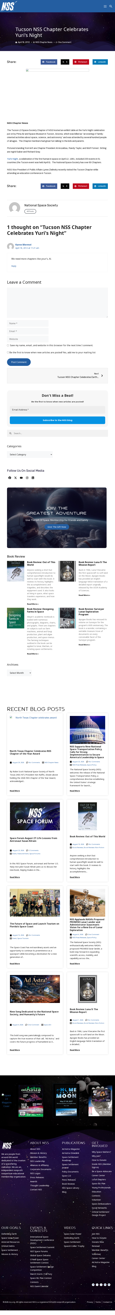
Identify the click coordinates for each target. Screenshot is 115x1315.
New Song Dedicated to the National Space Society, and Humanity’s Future (34, 1013)
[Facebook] (9, 478)
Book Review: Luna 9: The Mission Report (93, 563)
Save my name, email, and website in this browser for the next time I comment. (51, 345)
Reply (13, 266)
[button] (49, 62)
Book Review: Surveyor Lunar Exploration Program (91, 611)
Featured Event (23, 854)
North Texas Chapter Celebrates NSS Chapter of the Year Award (30, 752)
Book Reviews (78, 847)
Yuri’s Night (12, 159)
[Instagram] (27, 478)
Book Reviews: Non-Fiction (94, 847)
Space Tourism (23, 938)
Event (14, 854)
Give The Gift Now (57, 526)
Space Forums (34, 854)
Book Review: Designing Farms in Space (40, 610)
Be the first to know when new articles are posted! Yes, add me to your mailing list (52, 352)
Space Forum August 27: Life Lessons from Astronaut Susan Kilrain (33, 839)
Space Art (47, 1025)
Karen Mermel (23, 244)
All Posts (30, 211)
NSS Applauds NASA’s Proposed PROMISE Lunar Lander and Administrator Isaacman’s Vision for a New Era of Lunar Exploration (87, 925)
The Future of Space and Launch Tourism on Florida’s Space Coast (34, 925)
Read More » (33, 604)
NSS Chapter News (43, 42)
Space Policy (91, 765)
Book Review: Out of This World (41, 563)
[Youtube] (21, 478)
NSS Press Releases (79, 765)
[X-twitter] (15, 478)
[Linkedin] (33, 478)
